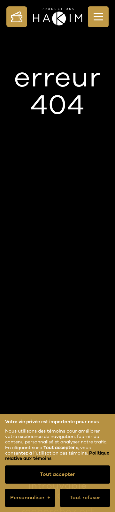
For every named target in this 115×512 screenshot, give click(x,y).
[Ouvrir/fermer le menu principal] (98, 16)
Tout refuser (85, 497)
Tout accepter (57, 474)
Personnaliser (30, 497)
